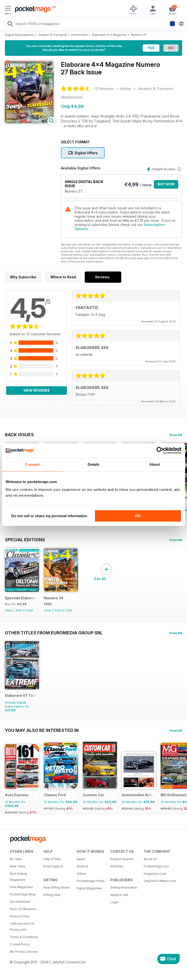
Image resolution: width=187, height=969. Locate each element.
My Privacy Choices (24, 951)
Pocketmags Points (91, 881)
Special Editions (25, 539)
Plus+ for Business (23, 909)
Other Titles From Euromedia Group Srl (54, 632)
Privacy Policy (20, 916)
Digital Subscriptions (19, 35)
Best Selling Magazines (18, 877)
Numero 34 (53, 598)
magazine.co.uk (155, 873)
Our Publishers (20, 901)
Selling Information (123, 887)
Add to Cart (24, 610)
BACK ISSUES (19, 434)
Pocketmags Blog (22, 894)
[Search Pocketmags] (10, 24)
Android (82, 866)
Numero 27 (139, 35)
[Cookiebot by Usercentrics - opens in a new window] (160, 450)
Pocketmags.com (156, 866)
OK (138, 516)
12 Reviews (104, 89)
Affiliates (116, 866)
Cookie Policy (20, 944)
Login (114, 902)
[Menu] (8, 9)
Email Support (53, 866)
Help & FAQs (52, 859)
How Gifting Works (56, 887)
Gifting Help (51, 895)
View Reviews (36, 390)
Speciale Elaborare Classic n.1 (21, 598)
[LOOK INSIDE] (29, 122)
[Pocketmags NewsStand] (32, 10)
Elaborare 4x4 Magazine (109, 35)
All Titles (16, 859)
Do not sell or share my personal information (49, 516)
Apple (81, 859)
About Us (150, 859)
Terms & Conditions (24, 937)
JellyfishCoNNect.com (159, 881)
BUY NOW (166, 184)
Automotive (79, 35)
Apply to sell (119, 895)
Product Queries (122, 859)
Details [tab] (94, 464)
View (8, 610)
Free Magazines (21, 887)
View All (175, 435)
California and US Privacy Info (22, 926)
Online (81, 873)
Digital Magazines (89, 888)
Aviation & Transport (52, 35)
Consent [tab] (32, 464)
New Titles (17, 866)
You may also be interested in (42, 730)
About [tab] (154, 464)
